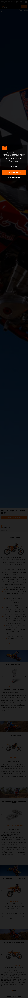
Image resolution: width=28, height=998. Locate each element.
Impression (16, 161)
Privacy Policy (12, 161)
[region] (14, 163)
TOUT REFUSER (14, 167)
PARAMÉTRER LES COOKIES (14, 178)
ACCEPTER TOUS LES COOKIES (14, 172)
